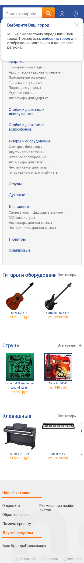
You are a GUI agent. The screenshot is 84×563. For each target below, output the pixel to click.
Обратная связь (15, 514)
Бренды (18, 545)
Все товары (67, 275)
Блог (6, 545)
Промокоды (35, 545)
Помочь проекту (16, 524)
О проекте (11, 505)
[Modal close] (73, 24)
